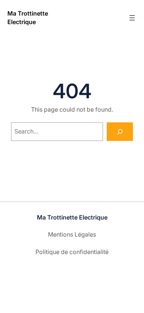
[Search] (120, 131)
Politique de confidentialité (72, 252)
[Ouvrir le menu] (132, 17)
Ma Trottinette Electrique (72, 217)
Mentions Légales (72, 234)
